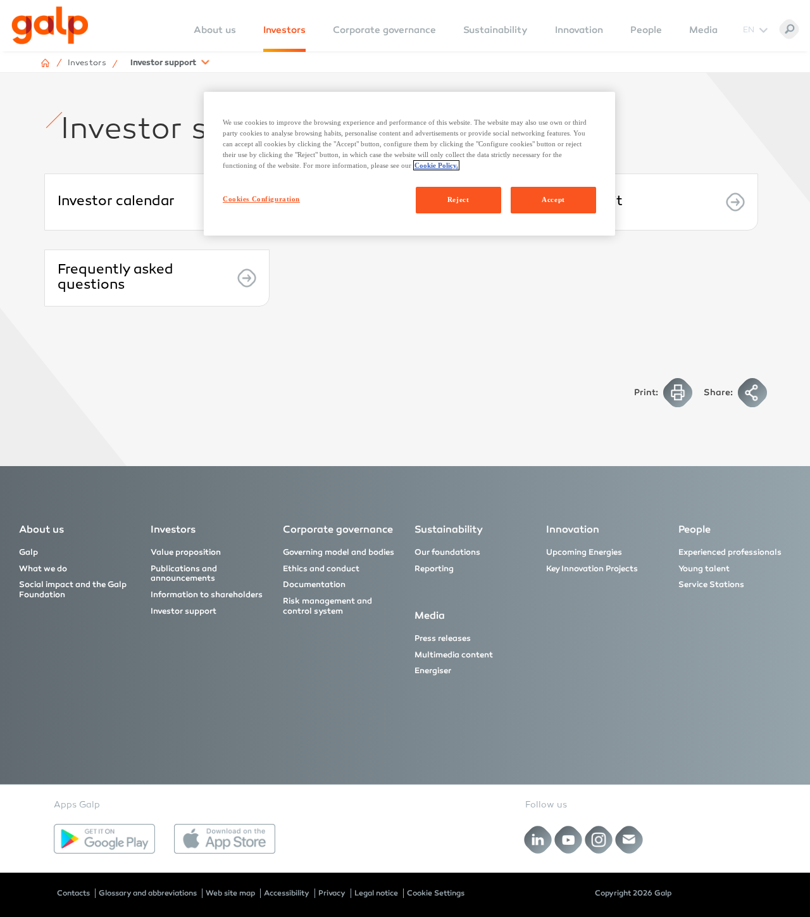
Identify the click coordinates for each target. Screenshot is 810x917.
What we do (43, 569)
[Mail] (629, 839)
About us (41, 529)
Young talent (704, 569)
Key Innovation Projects (592, 569)
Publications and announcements (184, 574)
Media (703, 29)
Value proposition (186, 552)
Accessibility (286, 893)
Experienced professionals (730, 552)
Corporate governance (384, 29)
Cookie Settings (435, 893)
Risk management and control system (327, 606)
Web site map (230, 893)
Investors (284, 29)
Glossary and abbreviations (148, 893)
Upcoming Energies (584, 552)
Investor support (183, 611)
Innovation (579, 29)
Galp (28, 552)
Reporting (434, 569)
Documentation (314, 584)
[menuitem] (215, 38)
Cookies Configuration (261, 199)
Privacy (332, 893)
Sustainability (495, 29)
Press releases (442, 638)
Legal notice (376, 893)
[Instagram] (599, 839)
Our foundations (447, 552)
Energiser (432, 671)
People (646, 29)
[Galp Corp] (49, 25)
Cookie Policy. (436, 165)
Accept (553, 199)
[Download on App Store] (225, 839)
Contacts (73, 893)
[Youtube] (569, 839)
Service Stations (711, 584)
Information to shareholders (207, 595)
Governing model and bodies (338, 552)
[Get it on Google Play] (104, 839)
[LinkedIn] (538, 839)
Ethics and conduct (321, 569)
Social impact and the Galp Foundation (73, 589)
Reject (458, 199)
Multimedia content (453, 655)
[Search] (789, 29)
